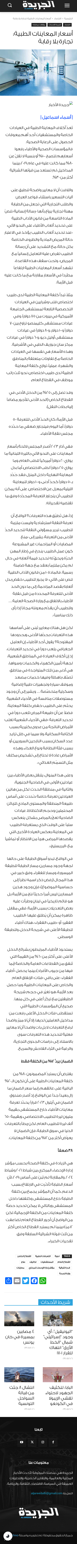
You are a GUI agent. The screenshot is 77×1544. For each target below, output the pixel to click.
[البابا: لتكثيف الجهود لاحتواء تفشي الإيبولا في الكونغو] (58, 1374)
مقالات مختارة (39, 25)
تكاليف (33, 1262)
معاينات (20, 1268)
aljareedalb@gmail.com (46, 1493)
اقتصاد (57, 18)
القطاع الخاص (24, 1256)
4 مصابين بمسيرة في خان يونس (19, 1337)
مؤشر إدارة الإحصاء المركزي (42, 1268)
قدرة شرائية (64, 1268)
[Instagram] (42, 1442)
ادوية (57, 1256)
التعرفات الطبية (42, 1256)
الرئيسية (68, 18)
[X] (32, 1442)
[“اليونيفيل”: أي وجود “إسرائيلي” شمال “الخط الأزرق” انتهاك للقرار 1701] (58, 1318)
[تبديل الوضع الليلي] (7, 1536)
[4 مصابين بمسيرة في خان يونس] (19, 1318)
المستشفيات (47, 1262)
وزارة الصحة (64, 1273)
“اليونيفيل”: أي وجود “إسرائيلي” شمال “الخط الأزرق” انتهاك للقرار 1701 (58, 1342)
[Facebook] (53, 1442)
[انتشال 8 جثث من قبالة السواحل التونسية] (19, 1374)
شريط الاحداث (55, 25)
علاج (23, 1262)
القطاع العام (64, 1262)
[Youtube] (22, 1442)
